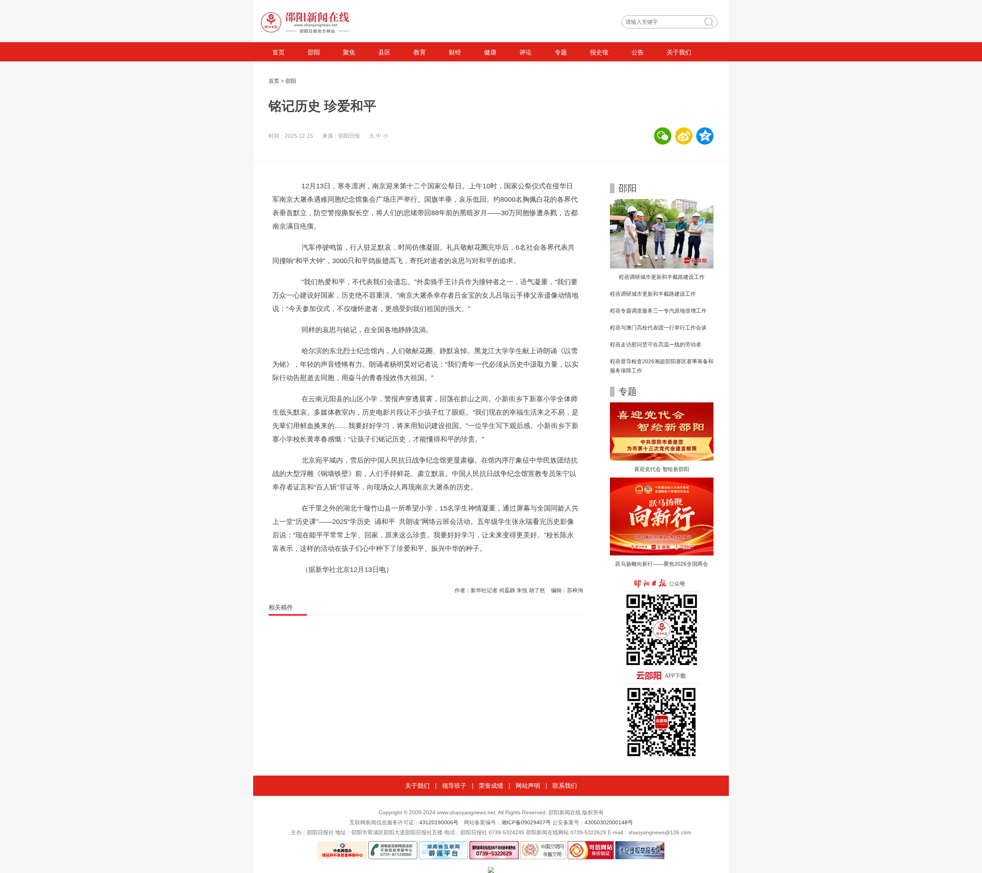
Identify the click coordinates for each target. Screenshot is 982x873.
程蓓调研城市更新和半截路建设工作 (662, 277)
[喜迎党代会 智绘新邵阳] (661, 431)
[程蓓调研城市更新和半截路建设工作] (661, 233)
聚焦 (349, 52)
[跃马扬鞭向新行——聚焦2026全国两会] (661, 516)
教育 (420, 52)
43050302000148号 (609, 822)
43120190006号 (438, 822)
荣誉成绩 (491, 785)
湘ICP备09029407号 (526, 822)
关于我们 (679, 52)
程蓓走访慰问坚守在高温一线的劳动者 (655, 344)
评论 (525, 52)
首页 (278, 52)
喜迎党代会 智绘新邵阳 (661, 469)
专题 (561, 52)
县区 (384, 52)
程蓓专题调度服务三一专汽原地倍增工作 (658, 311)
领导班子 (454, 785)
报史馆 (599, 52)
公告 (637, 52)
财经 (455, 52)
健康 (490, 52)
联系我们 (564, 785)
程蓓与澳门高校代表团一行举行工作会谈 (658, 327)
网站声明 (528, 785)
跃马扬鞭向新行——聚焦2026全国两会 (661, 564)
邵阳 (314, 52)
